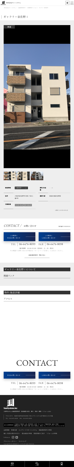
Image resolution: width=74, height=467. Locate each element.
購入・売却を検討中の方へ (12, 433)
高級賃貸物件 (21, 7)
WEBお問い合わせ (13, 375)
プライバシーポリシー (10, 441)
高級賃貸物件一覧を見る (37, 255)
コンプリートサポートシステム (28, 430)
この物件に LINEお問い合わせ (49, 237)
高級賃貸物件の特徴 (45, 430)
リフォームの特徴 (52, 433)
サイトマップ (22, 441)
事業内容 (14, 430)
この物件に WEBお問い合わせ (13, 237)
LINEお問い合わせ (49, 375)
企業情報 (6, 430)
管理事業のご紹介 (39, 433)
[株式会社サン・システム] (3, 3)
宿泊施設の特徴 (27, 433)
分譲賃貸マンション (32, 7)
